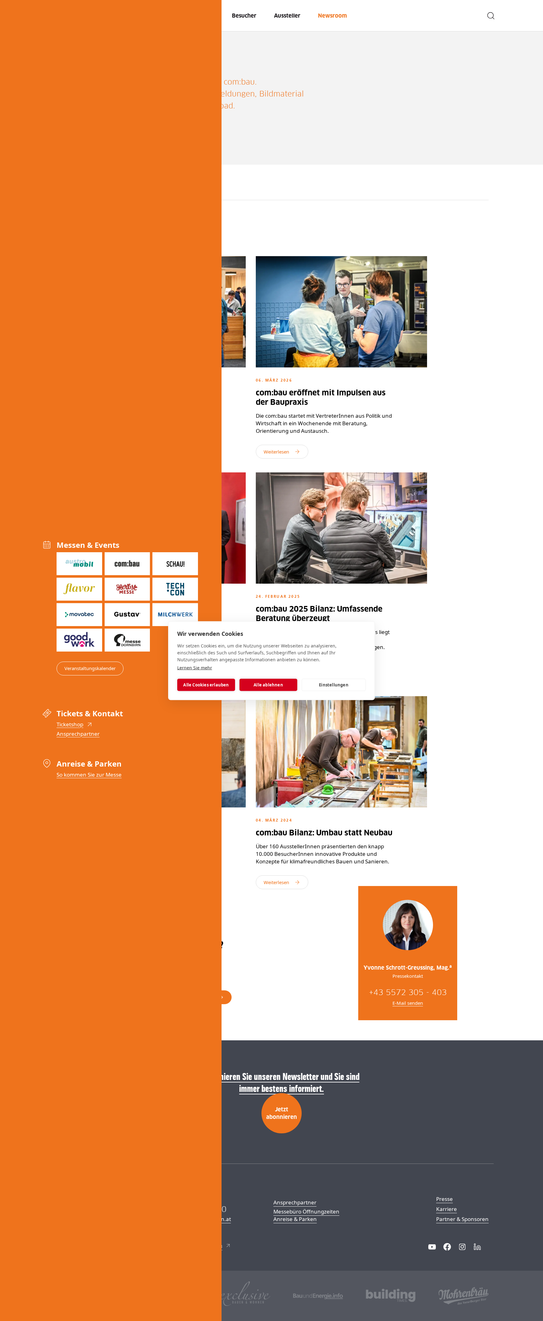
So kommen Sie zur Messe (89, 774)
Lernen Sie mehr (194, 667)
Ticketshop (70, 724)
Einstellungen (333, 685)
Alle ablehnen (268, 685)
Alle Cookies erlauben (206, 685)
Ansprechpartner (78, 733)
